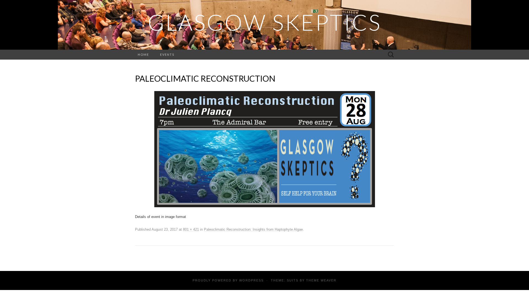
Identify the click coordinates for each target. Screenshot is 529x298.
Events (167, 54)
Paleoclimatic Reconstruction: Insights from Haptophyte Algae (253, 229)
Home (143, 54)
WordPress (251, 280)
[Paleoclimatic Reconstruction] (264, 149)
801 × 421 (191, 229)
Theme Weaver (321, 280)
